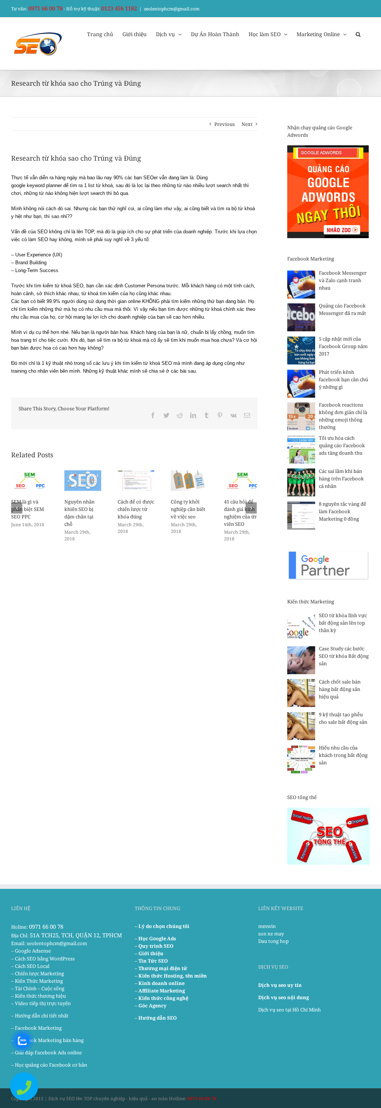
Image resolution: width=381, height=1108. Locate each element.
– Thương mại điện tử (161, 968)
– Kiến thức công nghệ (161, 998)
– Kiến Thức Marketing (37, 981)
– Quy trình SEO (154, 946)
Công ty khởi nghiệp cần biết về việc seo (188, 509)
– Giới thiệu (149, 953)
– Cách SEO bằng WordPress (43, 958)
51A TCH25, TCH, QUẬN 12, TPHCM (76, 935)
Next (247, 124)
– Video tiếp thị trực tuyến (41, 1003)
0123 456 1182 (119, 8)
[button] (358, 34)
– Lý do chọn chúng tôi (162, 926)
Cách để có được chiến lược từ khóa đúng (136, 509)
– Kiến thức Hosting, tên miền (171, 975)
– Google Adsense (31, 950)
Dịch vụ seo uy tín (280, 985)
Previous (224, 124)
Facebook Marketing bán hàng (49, 1040)
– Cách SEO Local (30, 966)
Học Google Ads (157, 938)
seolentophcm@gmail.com (171, 9)
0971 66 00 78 (45, 8)
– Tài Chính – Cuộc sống (37, 988)
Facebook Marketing (38, 1028)
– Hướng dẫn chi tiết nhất (39, 1015)
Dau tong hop (273, 941)
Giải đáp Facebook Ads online (48, 1052)
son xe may (271, 933)
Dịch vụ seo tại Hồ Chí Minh (289, 1009)
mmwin (267, 926)
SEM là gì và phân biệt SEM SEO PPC (27, 509)
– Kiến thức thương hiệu (38, 995)
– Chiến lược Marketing (37, 973)
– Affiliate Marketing (160, 990)
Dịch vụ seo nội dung (283, 997)
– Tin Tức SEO (151, 960)
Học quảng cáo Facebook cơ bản (51, 1064)
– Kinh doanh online (160, 983)
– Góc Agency (151, 1005)
